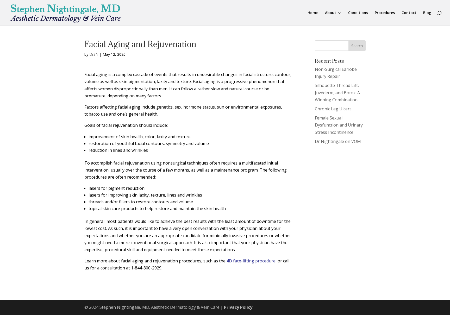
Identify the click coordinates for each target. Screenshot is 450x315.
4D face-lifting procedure (251, 261)
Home (313, 13)
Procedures (385, 13)
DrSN (93, 54)
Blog (427, 13)
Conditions (358, 13)
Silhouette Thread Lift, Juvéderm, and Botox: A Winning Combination (337, 92)
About (330, 13)
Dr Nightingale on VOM (338, 141)
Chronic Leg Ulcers (333, 109)
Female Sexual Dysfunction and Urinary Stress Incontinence (339, 125)
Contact (409, 13)
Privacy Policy (238, 307)
